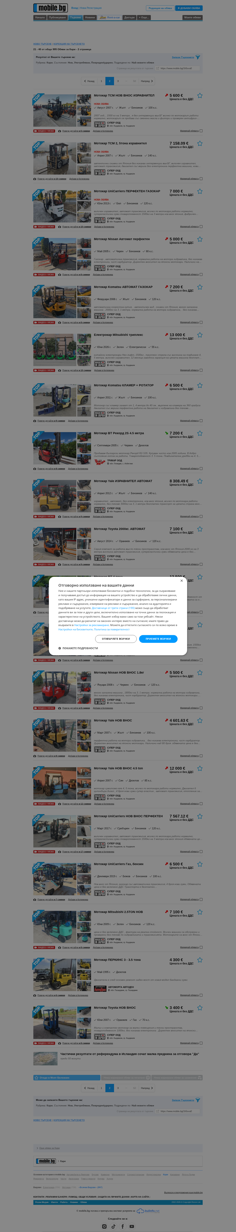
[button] (78, 648)
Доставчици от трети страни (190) (113, 608)
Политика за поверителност (112, 629)
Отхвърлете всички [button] (116, 638)
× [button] (181, 581)
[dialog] (118, 616)
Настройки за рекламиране (91, 625)
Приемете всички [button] (158, 638)
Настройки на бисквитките (75, 629)
